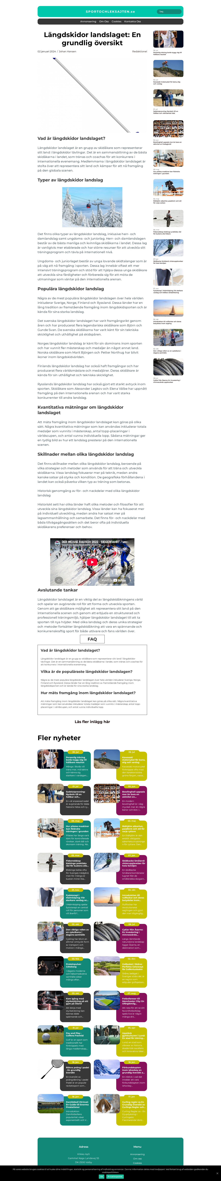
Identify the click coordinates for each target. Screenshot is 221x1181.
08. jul (131, 924)
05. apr (131, 1027)
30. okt (131, 890)
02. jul (132, 752)
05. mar (75, 855)
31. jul (75, 1027)
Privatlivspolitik (115, 1176)
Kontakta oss (132, 21)
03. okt (75, 993)
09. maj (75, 820)
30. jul (75, 752)
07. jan (131, 855)
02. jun (131, 786)
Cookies (116, 21)
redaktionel (139, 51)
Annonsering (88, 21)
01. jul (75, 786)
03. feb (75, 958)
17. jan (131, 1096)
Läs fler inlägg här (92, 721)
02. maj (132, 820)
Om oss (104, 21)
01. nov (75, 890)
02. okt (75, 924)
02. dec (131, 958)
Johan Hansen (67, 51)
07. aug (132, 993)
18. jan (75, 1062)
